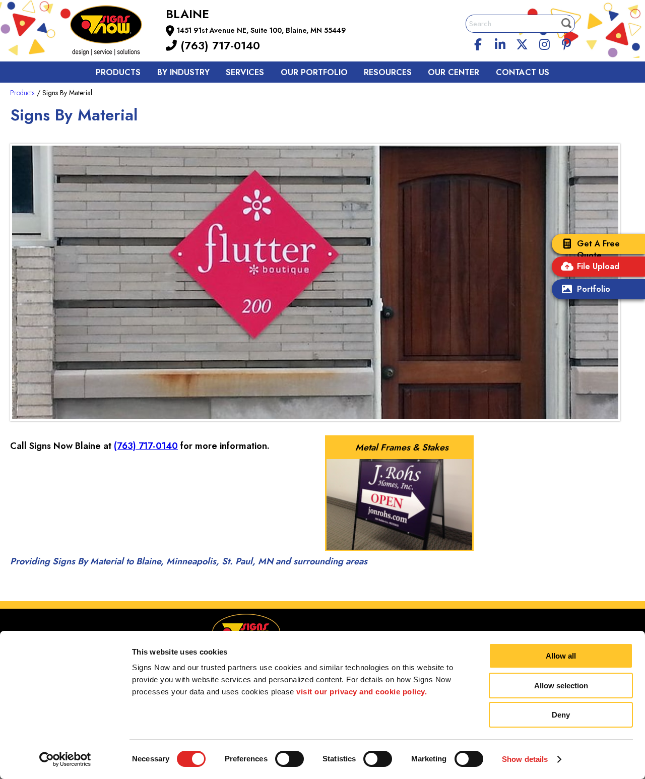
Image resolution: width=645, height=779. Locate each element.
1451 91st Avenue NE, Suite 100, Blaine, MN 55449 (261, 30)
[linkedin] (500, 43)
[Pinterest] (566, 43)
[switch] (289, 759)
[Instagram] (544, 43)
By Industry (183, 72)
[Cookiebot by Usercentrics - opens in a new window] (65, 759)
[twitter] (522, 43)
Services (245, 72)
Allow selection (561, 685)
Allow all (561, 656)
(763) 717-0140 (218, 45)
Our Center (453, 72)
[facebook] (478, 43)
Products (118, 72)
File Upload (598, 266)
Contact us (522, 72)
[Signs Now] (113, 32)
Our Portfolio (314, 72)
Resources (388, 72)
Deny (561, 714)
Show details (525, 759)
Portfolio (593, 289)
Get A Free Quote (598, 249)
